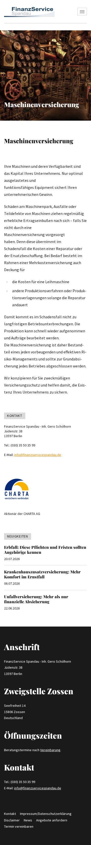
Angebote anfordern (51, 820)
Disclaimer (12, 820)
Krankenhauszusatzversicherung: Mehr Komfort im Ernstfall (42, 574)
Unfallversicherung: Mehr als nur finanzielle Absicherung (36, 599)
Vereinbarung (50, 750)
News (28, 820)
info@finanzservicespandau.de (37, 454)
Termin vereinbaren (18, 826)
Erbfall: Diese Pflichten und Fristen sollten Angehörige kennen (45, 550)
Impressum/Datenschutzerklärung (46, 813)
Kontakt (10, 813)
